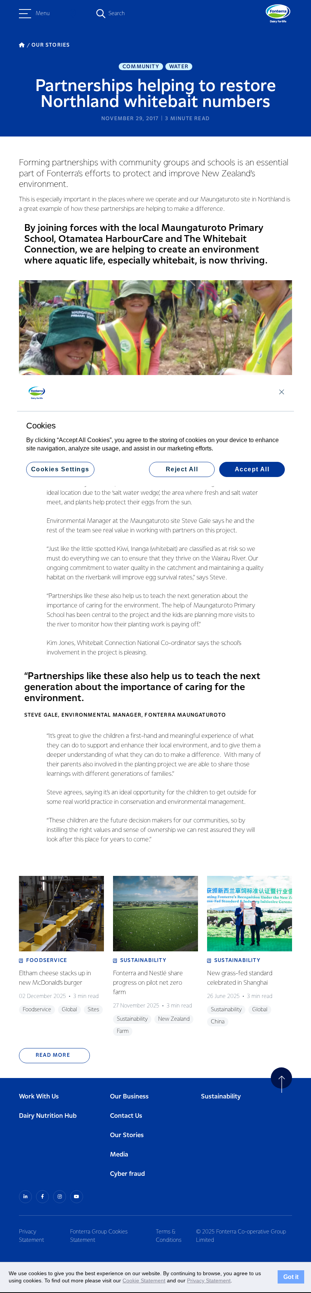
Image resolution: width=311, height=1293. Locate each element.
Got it (290, 1277)
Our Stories (127, 1135)
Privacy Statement (31, 1236)
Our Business (129, 1097)
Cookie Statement (144, 1280)
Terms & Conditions (168, 1236)
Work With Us (39, 1097)
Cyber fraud (127, 1174)
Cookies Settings (60, 469)
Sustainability (221, 1097)
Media (119, 1155)
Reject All (182, 469)
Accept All (252, 469)
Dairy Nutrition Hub (48, 1116)
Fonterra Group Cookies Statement (98, 1236)
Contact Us (126, 1116)
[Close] (281, 391)
